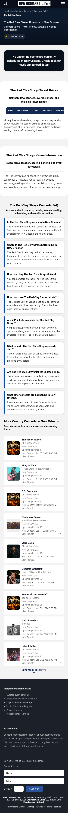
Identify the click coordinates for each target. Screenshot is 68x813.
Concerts (27, 11)
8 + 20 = (8, 788)
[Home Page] (34, 3)
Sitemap (30, 807)
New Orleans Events (12, 11)
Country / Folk (40, 11)
